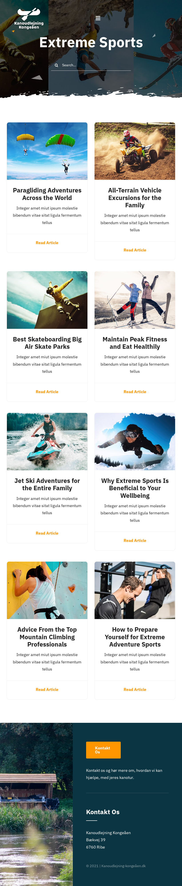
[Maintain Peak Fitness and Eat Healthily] (135, 274)
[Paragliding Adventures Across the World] (47, 125)
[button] (173, 6)
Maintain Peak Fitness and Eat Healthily (135, 343)
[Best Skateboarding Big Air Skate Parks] (47, 274)
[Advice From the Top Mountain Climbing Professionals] (47, 565)
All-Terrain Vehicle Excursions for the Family (135, 197)
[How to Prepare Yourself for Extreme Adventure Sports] (135, 565)
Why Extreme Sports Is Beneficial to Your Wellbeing (135, 488)
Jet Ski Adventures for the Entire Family (47, 484)
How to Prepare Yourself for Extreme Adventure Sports (135, 636)
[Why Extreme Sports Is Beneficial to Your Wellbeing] (135, 416)
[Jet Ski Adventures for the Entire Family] (47, 416)
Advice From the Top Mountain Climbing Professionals (47, 636)
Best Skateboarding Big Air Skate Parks (47, 343)
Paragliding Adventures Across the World (47, 194)
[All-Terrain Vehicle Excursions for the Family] (135, 125)
